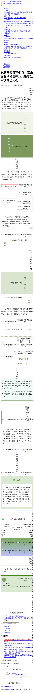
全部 (5, 18)
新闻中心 (7, 66)
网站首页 (7, 8)
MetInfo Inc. (27, 689)
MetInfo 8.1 (11, 689)
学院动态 (7, 67)
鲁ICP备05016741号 (7, 686)
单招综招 (7, 632)
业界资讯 (7, 630)
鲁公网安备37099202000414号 (18, 674)
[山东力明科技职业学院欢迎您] (17, 2)
